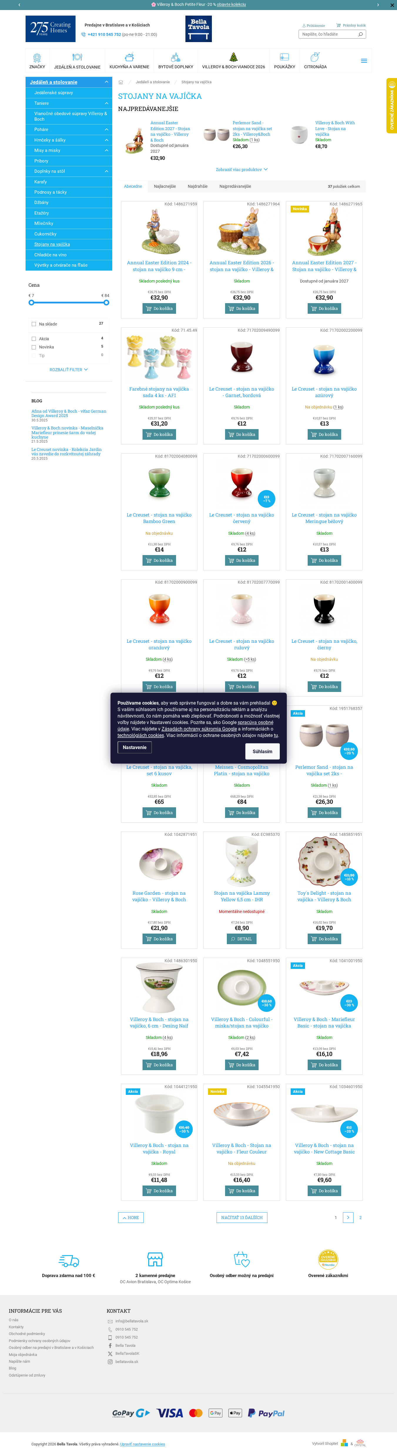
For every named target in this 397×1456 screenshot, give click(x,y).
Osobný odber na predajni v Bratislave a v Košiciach (51, 1347)
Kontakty (16, 1327)
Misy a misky (47, 150)
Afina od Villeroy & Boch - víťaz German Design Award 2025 (68, 413)
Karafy (40, 182)
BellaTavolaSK (127, 1353)
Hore (133, 1217)
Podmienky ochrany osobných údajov (39, 1341)
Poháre (41, 129)
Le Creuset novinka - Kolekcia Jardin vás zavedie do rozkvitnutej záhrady (66, 451)
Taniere (41, 103)
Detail (244, 939)
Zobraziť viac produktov (239, 169)
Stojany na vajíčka (52, 244)
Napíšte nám (19, 1361)
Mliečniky (43, 223)
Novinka (71, 346)
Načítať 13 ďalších (242, 1217)
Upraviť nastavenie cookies (142, 1444)
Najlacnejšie (165, 186)
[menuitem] (37, 61)
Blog (12, 1368)
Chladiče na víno (50, 255)
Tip (71, 355)
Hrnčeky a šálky (50, 140)
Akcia (71, 338)
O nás (14, 1320)
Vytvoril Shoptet (325, 1444)
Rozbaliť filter (66, 369)
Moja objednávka (23, 1354)
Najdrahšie (197, 186)
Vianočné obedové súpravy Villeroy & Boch (70, 116)
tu (276, 735)
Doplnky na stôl (49, 171)
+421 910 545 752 (122, 34)
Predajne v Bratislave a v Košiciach (117, 25)
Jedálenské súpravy (53, 92)
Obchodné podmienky (27, 1334)
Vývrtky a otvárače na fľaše (61, 265)
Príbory (41, 161)
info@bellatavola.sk (131, 1321)
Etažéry (41, 213)
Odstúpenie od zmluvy (27, 1375)
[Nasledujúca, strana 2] (348, 1217)
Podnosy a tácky (50, 192)
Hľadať (361, 34)
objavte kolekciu (231, 4)
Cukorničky (45, 234)
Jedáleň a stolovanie (53, 82)
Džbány (41, 202)
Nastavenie (135, 747)
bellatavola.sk (126, 1361)
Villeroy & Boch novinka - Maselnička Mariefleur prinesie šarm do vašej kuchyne (67, 432)
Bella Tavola (125, 1345)
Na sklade (71, 323)
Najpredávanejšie (235, 186)
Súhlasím (262, 751)
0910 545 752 (126, 1329)
